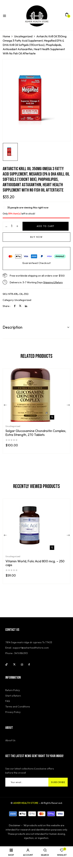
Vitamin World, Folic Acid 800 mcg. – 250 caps (34, 563)
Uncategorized (23, 36)
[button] (67, 15)
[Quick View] (52, 417)
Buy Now (36, 237)
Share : (6, 306)
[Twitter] (20, 306)
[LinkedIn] (26, 306)
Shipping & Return (53, 282)
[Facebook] (14, 306)
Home (6, 36)
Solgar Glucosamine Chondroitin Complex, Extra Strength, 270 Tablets (35, 433)
